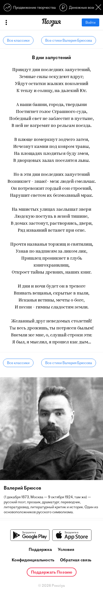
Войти (91, 22)
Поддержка (40, 549)
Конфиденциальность (33, 559)
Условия (66, 549)
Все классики (18, 40)
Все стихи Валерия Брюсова (68, 40)
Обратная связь (75, 559)
